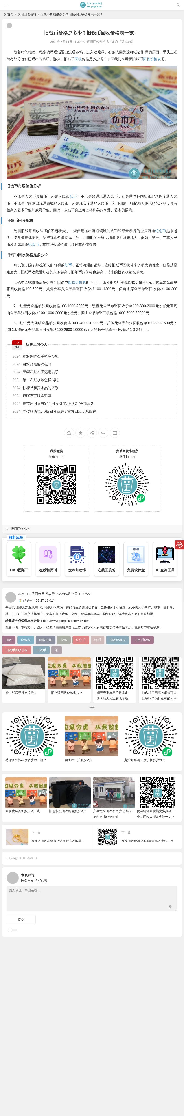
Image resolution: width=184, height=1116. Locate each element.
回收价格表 (152, 59)
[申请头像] (172, 876)
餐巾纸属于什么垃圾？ (21, 693)
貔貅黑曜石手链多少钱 (35, 356)
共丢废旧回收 (14, 607)
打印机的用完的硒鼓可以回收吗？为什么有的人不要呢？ (159, 698)
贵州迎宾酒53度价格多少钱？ (144, 760)
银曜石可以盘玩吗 (31, 396)
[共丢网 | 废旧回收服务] (92, 5)
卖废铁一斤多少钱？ (79, 760)
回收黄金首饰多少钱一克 (22, 811)
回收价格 (25, 220)
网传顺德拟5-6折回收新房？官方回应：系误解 (54, 411)
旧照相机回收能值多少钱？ (68, 811)
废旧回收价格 (27, 14)
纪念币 (160, 231)
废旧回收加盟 (143, 614)
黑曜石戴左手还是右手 (35, 372)
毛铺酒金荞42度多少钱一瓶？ (25, 760)
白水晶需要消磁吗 (31, 364)
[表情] (170, 907)
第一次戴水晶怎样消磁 (35, 380)
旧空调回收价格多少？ (67, 693)
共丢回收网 (36, 594)
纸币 (73, 196)
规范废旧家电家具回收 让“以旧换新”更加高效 (53, 404)
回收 (78, 59)
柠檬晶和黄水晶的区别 (35, 388)
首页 (10, 14)
